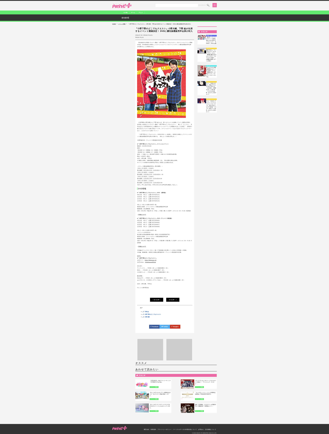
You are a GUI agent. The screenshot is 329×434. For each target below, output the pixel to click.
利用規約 (153, 429)
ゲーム (133, 12)
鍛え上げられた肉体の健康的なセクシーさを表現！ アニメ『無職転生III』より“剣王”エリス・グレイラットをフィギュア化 (211, 72)
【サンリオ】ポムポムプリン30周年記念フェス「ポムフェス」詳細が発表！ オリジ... (160, 394)
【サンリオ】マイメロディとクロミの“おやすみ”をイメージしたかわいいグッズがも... (160, 406)
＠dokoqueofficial (150, 262)
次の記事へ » (173, 299)
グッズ (208, 65)
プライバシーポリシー (164, 429)
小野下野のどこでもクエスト (152, 314)
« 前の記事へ (157, 299)
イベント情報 (121, 24)
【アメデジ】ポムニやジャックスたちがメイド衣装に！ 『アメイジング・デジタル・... (205, 382)
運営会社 (146, 429)
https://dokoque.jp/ (150, 260)
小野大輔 (147, 317)
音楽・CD (209, 35)
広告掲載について (210, 429)
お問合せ (201, 429)
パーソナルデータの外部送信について (185, 429)
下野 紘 (146, 311)
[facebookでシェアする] (154, 327)
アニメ (141, 12)
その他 (125, 12)
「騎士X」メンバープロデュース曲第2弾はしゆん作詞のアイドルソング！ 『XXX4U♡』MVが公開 (211, 40)
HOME (114, 24)
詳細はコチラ (142, 214)
